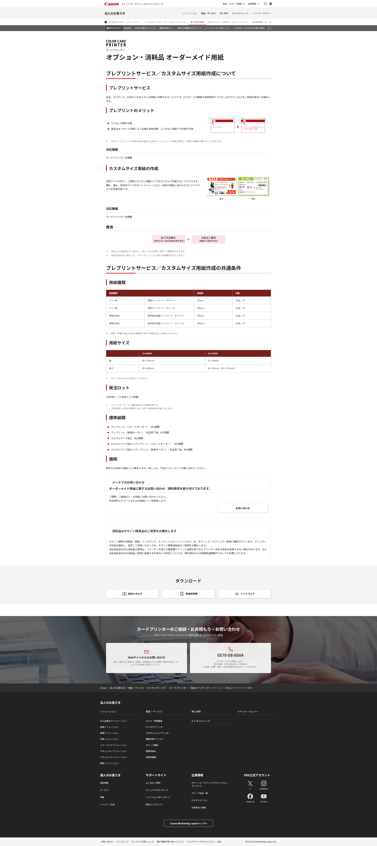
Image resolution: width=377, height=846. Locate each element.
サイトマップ (122, 841)
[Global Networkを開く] (270, 3)
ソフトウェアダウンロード (158, 797)
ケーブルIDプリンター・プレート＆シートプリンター (166, 22)
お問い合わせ (243, 508)
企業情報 (252, 3)
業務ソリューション (109, 763)
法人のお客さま (115, 13)
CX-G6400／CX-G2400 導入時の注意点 (249, 28)
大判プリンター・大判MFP (218, 22)
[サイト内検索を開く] (265, 3)
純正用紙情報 (257, 22)
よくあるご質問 (153, 782)
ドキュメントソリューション (113, 757)
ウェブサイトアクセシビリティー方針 (204, 841)
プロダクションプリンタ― (158, 732)
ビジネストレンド (240, 13)
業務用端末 (151, 751)
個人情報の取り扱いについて (170, 841)
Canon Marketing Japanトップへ (188, 823)
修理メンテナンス (154, 804)
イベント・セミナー (262, 13)
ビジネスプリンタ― (155, 726)
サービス (104, 790)
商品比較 (127, 28)
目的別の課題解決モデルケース (189, 28)
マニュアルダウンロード (157, 790)
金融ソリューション (109, 726)
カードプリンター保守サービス (217, 28)
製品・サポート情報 (232, 3)
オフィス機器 (152, 745)
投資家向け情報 (198, 807)
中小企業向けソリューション (113, 720)
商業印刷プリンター (155, 739)
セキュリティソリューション (113, 751)
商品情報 (104, 782)
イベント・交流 (107, 804)
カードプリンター (197, 22)
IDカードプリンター (240, 22)
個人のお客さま (110, 775)
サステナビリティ (199, 800)
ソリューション (190, 13)
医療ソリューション (109, 732)
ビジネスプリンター (116, 22)
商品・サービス (208, 13)
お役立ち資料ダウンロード (145, 28)
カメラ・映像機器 (154, 720)
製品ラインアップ (113, 28)
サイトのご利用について (142, 841)
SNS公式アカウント (257, 775)
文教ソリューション (109, 739)
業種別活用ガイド (166, 28)
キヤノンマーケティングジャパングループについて (209, 784)
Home (103, 687)
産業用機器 (151, 757)
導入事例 (224, 13)
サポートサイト (156, 775)
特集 (102, 797)
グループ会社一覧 (199, 793)
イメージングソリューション (113, 745)
